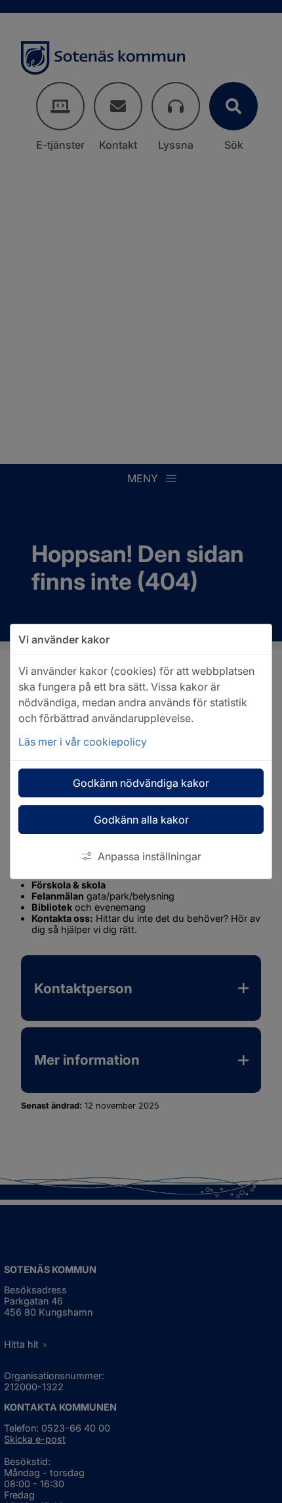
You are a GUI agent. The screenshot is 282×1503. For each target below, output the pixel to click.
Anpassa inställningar (149, 856)
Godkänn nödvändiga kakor (141, 783)
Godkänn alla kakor (141, 819)
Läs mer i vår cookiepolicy (82, 741)
